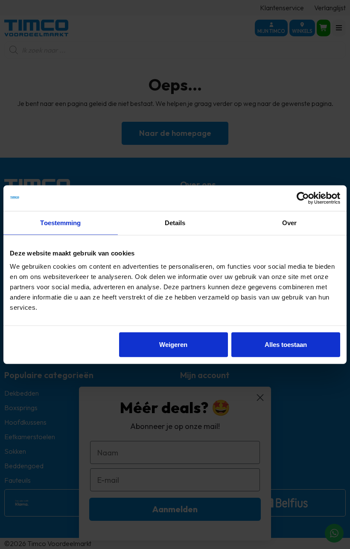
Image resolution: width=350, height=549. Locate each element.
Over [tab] (289, 222)
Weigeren (173, 344)
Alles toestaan (286, 344)
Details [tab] (175, 222)
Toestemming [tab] (60, 222)
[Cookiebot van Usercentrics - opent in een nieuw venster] (302, 197)
